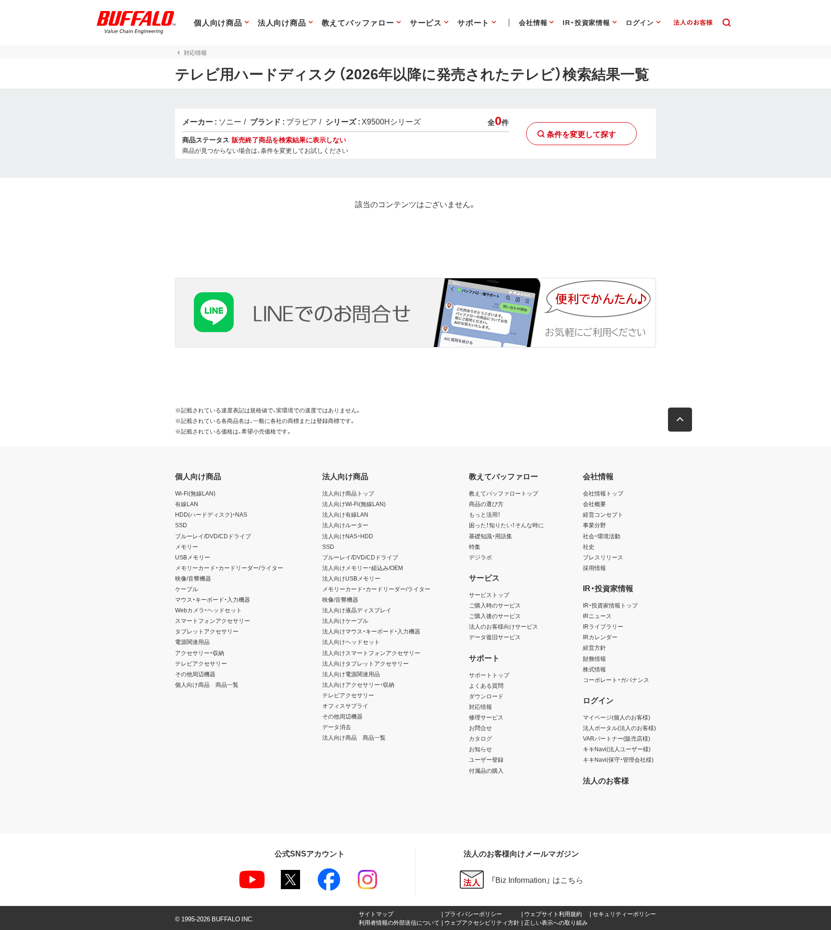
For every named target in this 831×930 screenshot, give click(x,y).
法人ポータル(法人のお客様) (619, 727)
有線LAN (186, 503)
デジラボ (480, 557)
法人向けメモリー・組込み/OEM (362, 567)
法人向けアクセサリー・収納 (358, 684)
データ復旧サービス (495, 636)
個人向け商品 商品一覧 (207, 684)
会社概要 (594, 503)
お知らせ (480, 748)
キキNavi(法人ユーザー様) (617, 748)
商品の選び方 (486, 503)
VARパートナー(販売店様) (616, 738)
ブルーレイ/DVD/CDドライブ (213, 536)
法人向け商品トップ (348, 493)
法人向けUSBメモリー (351, 578)
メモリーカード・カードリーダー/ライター (229, 567)
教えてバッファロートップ (503, 493)
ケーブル (186, 588)
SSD (181, 525)
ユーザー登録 (486, 759)
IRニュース (597, 615)
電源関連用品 (192, 641)
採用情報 (594, 567)
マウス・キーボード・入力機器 (212, 599)
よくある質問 (486, 685)
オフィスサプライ (345, 705)
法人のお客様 (606, 780)
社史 (588, 546)
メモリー (186, 546)
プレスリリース (603, 557)
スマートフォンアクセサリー (212, 620)
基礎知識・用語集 (490, 536)
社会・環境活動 (601, 536)
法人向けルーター (345, 525)
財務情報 (594, 658)
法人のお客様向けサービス (503, 626)
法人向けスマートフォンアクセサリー (371, 652)
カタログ (480, 738)
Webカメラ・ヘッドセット (208, 610)
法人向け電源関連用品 (351, 674)
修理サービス (486, 717)
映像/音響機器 (193, 578)
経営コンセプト (603, 514)
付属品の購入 (486, 770)
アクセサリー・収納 (199, 652)
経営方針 (594, 647)
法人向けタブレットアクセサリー (365, 663)
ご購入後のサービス (495, 615)
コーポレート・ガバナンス (616, 679)
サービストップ (489, 594)
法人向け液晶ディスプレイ (356, 610)
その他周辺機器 (195, 674)
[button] (680, 420)
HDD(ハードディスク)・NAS (211, 514)
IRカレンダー (600, 636)
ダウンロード (486, 696)
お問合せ (480, 727)
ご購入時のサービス (495, 605)
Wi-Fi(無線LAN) (195, 493)
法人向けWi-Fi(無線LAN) (354, 503)
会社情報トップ (603, 493)
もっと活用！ (485, 514)
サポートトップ (489, 674)
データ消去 (336, 726)
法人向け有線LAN (345, 514)
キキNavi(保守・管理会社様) (618, 759)
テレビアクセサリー (201, 663)
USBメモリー (192, 557)
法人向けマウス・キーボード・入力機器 (371, 631)
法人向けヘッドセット (351, 641)
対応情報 (480, 706)
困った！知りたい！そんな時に (506, 525)
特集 (474, 546)
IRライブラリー (603, 626)
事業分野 (594, 525)
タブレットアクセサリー (207, 631)
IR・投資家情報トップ (610, 605)
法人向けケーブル (345, 620)
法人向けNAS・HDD (347, 536)
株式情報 (594, 669)
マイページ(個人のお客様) (616, 717)
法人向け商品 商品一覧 (354, 737)
